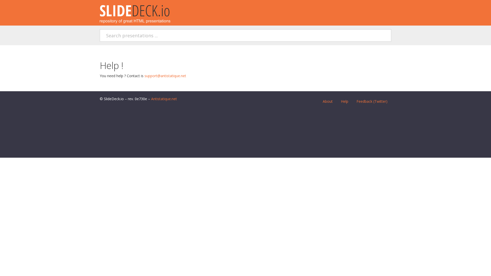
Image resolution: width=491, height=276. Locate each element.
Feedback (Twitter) (371, 101)
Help (344, 101)
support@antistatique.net (165, 75)
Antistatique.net (164, 98)
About (328, 101)
